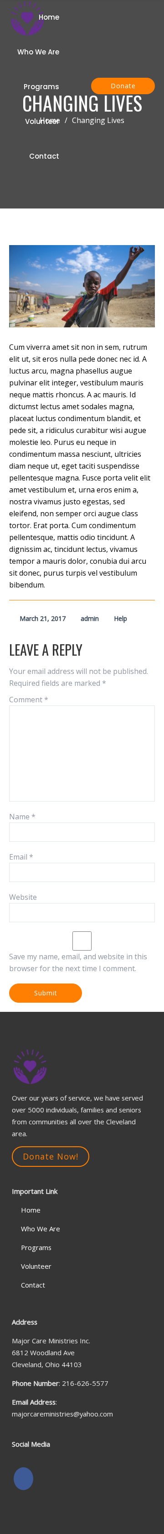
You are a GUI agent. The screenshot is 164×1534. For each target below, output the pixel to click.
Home (49, 17)
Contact (44, 156)
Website (23, 897)
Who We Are (38, 52)
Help (120, 618)
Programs (41, 86)
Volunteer (42, 121)
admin (90, 618)
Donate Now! (50, 1156)
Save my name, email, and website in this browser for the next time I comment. (78, 962)
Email (21, 857)
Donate (123, 85)
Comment (28, 700)
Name (22, 817)
